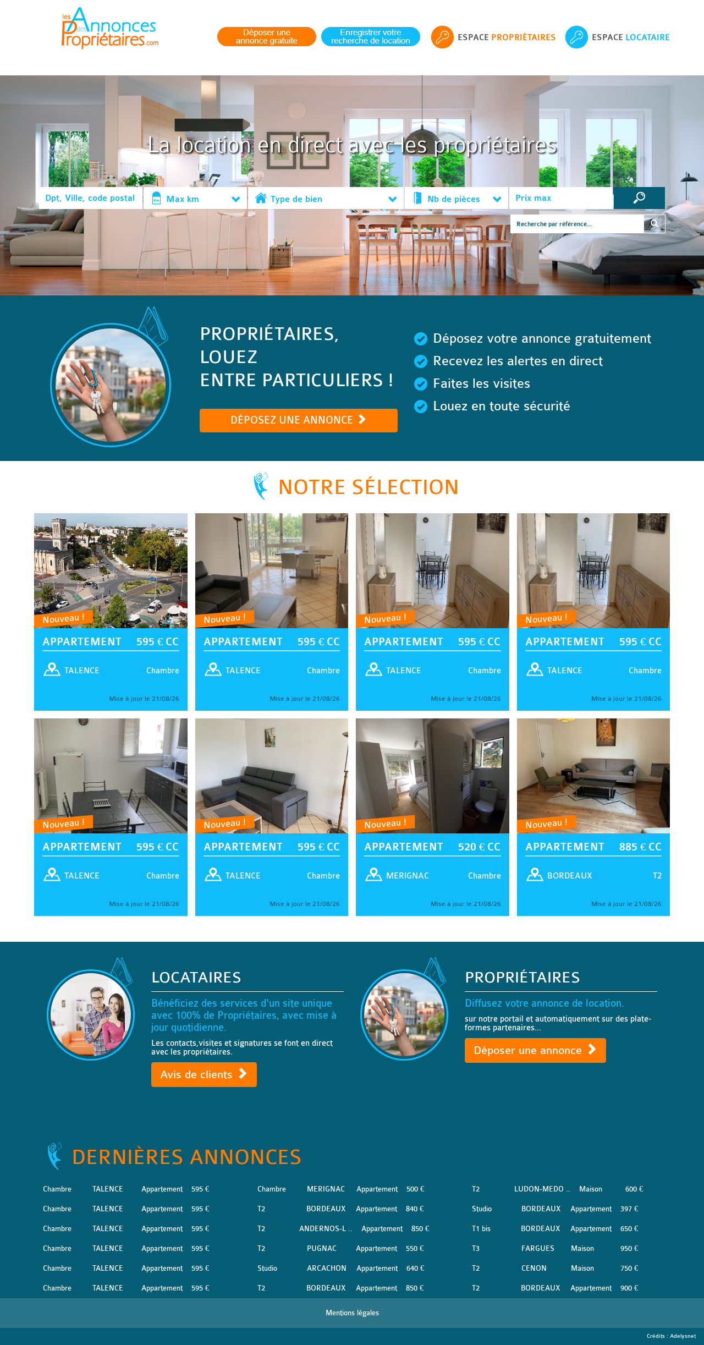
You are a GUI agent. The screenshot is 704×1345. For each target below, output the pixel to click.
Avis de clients (198, 1074)
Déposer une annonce (529, 1050)
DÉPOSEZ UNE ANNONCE (293, 420)
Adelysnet (683, 1336)
